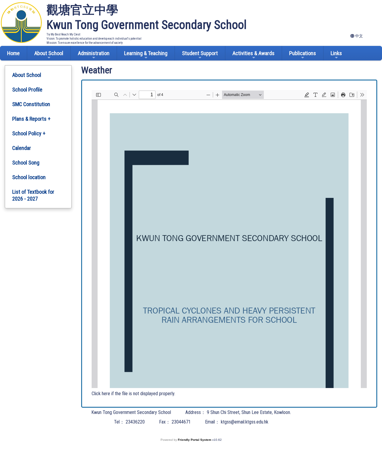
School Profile (27, 89)
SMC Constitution (31, 104)
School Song (25, 162)
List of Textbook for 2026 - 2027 (33, 195)
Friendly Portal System (195, 439)
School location (29, 177)
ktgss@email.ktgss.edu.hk (244, 422)
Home (13, 53)
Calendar (21, 148)
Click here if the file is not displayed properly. (133, 393)
